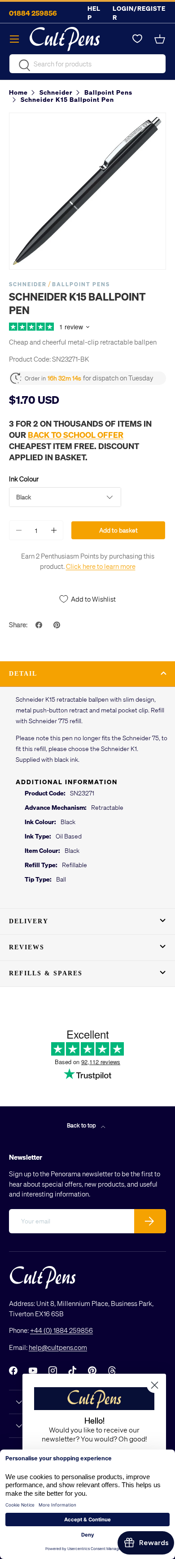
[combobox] (87, 63)
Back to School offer (75, 434)
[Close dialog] (154, 1385)
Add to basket (118, 530)
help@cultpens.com (58, 1347)
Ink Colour (24, 478)
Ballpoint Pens (81, 284)
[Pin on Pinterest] (58, 625)
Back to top (82, 1125)
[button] (161, 39)
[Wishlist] (137, 39)
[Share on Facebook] (40, 625)
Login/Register (139, 12)
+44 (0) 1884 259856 (61, 1330)
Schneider (28, 284)
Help (94, 12)
